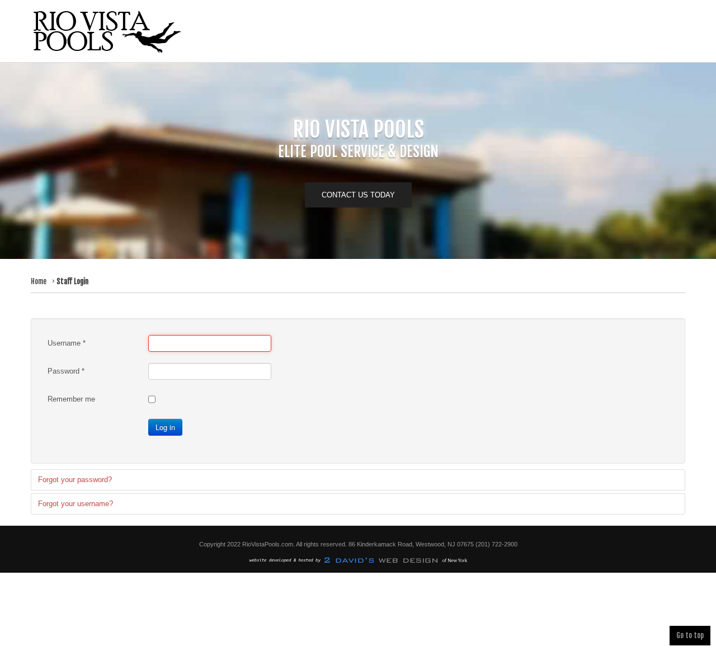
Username (67, 343)
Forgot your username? (75, 503)
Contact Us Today (358, 195)
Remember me (71, 399)
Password (66, 371)
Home (38, 281)
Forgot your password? (75, 479)
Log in (165, 427)
